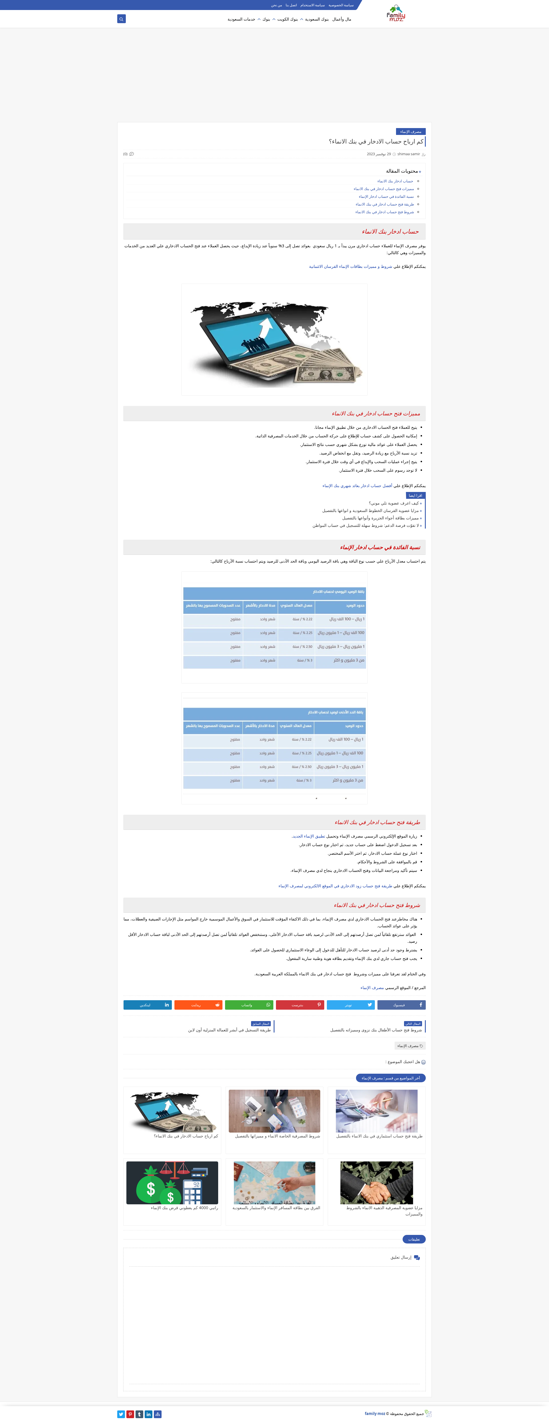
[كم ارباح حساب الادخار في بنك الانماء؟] (172, 1111)
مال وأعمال (341, 19)
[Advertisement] (274, 78)
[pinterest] (130, 1414)
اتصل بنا (291, 5)
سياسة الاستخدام (313, 5)
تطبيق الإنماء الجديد (309, 836)
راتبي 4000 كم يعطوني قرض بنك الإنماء (184, 1207)
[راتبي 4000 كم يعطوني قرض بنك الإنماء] (172, 1182)
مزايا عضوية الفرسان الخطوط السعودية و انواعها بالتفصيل (370, 510)
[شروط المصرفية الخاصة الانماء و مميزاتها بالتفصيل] (275, 1111)
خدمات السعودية (241, 19)
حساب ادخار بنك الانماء (395, 181)
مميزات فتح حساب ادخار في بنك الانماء (383, 188)
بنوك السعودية (317, 19)
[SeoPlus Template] (428, 1413)
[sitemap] (158, 1414)
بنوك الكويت (287, 19)
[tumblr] (139, 1414)
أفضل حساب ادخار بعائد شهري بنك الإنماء (358, 485)
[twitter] (121, 1414)
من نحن (276, 5)
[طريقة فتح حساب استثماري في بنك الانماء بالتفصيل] (377, 1111)
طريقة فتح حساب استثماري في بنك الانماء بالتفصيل (379, 1136)
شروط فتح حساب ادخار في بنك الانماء (384, 211)
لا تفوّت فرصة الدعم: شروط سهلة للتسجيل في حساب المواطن (366, 525)
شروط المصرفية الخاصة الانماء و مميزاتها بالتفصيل (277, 1136)
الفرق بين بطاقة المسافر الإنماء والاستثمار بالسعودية (276, 1207)
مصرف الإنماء (410, 131)
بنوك (266, 19)
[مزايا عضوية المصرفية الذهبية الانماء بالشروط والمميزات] (377, 1182)
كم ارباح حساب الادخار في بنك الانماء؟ (186, 1136)
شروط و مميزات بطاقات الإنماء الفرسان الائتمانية (351, 266)
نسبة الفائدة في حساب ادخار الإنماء (386, 196)
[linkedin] (148, 1414)
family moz (375, 1413)
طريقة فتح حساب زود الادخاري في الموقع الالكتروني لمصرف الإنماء (334, 885)
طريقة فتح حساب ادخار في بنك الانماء (385, 204)
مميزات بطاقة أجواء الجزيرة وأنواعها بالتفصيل (380, 518)
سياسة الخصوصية (341, 5)
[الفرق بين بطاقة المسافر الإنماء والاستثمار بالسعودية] (275, 1182)
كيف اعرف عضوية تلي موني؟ (394, 503)
